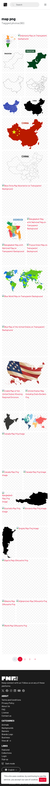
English (11, 769)
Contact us (6, 715)
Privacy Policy (8, 703)
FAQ (3, 709)
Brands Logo (7, 734)
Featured (5, 749)
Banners (5, 731)
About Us (6, 706)
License (5, 712)
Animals (5, 724)
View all (5, 740)
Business (6, 737)
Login (4, 756)
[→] (34, 659)
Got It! (42, 780)
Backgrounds (7, 728)
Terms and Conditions (11, 700)
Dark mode (10, 763)
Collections (7, 753)
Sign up (5, 759)
